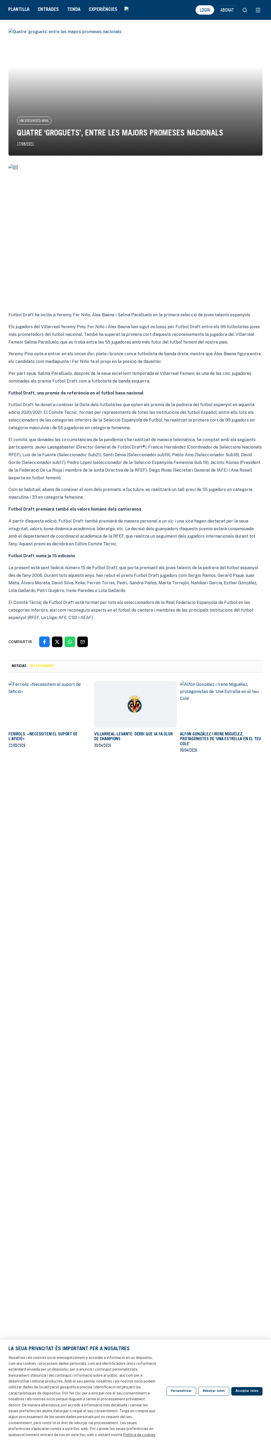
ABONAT (227, 10)
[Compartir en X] (57, 642)
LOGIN (205, 10)
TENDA (73, 9)
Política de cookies (139, 1435)
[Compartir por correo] (82, 642)
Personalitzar (181, 1391)
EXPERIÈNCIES (103, 9)
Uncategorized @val (34, 120)
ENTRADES (48, 9)
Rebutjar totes (214, 1391)
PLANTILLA (18, 9)
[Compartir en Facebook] (44, 642)
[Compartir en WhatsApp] (70, 642)
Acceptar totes (247, 1391)
